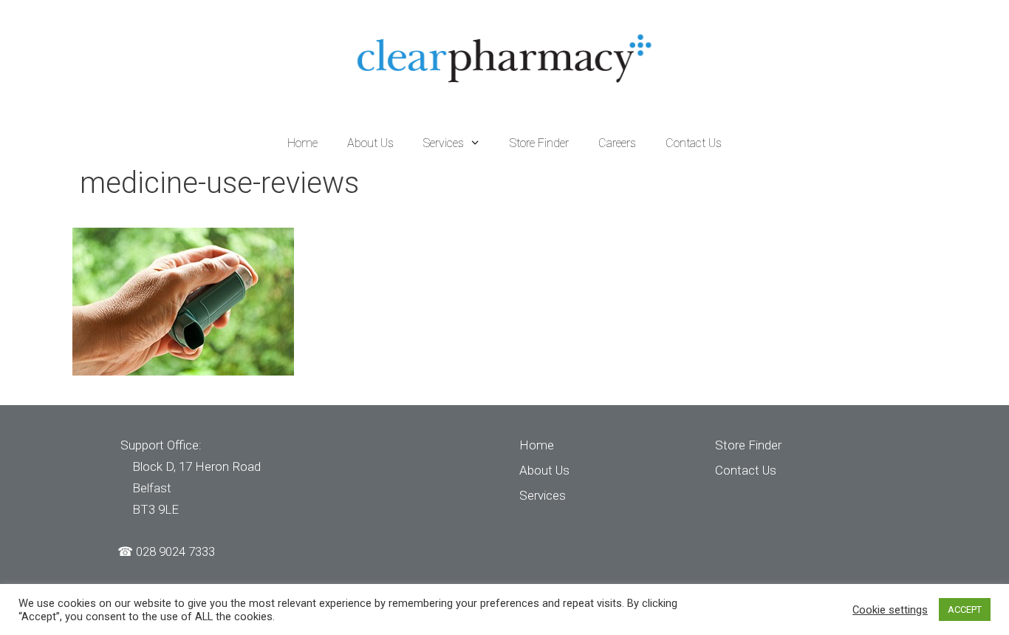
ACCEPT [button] (965, 609)
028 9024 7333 (175, 551)
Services (443, 143)
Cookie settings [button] (890, 610)
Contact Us (694, 143)
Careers (617, 143)
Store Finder (539, 143)
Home (302, 143)
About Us (370, 143)
